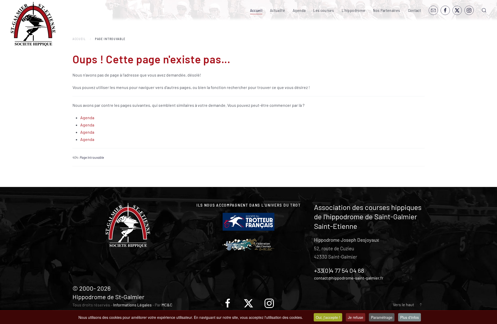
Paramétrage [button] (381, 317)
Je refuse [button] (355, 317)
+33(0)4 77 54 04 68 (339, 270)
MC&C (167, 304)
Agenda (299, 10)
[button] (484, 10)
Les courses (323, 10)
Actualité (277, 10)
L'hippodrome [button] (353, 10)
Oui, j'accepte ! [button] (328, 317)
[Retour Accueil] (33, 24)
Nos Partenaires (386, 10)
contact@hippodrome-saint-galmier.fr (348, 277)
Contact (414, 10)
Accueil (256, 10)
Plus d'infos (409, 317)
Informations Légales (132, 304)
